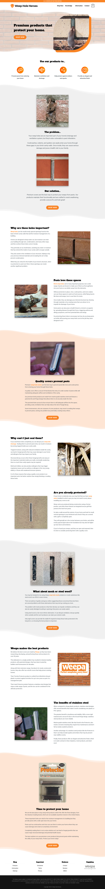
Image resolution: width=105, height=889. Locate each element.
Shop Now (60, 6)
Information (79, 6)
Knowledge (68, 6)
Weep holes (14, 231)
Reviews (65, 868)
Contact (87, 6)
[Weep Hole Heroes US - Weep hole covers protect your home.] (24, 6)
